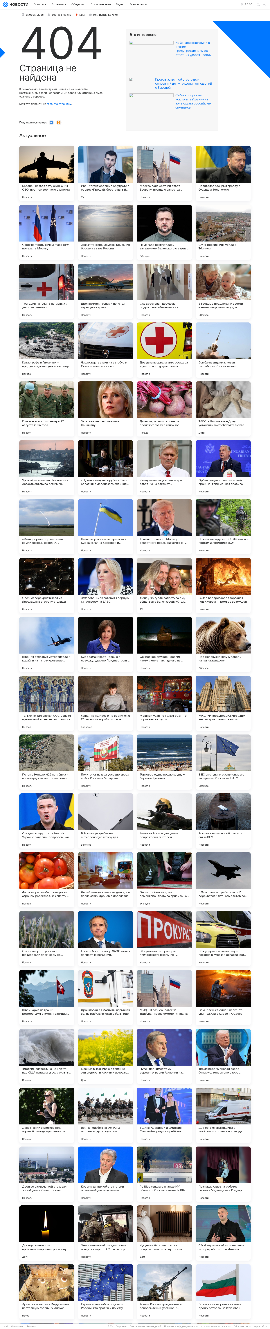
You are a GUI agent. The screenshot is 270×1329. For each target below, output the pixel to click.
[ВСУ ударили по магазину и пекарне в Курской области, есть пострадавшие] (223, 938)
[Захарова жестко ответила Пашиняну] (105, 409)
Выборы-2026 (35, 14)
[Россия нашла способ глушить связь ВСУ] (223, 821)
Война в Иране (61, 14)
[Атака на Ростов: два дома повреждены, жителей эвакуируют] (164, 821)
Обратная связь (242, 1326)
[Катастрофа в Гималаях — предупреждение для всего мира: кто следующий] (46, 350)
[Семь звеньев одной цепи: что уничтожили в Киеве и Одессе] (223, 997)
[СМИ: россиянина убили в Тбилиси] (223, 232)
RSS (110, 1326)
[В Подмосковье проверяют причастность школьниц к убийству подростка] (164, 938)
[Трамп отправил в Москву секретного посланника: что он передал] (164, 526)
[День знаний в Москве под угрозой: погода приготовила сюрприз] (46, 1115)
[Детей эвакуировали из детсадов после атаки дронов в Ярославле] (105, 879)
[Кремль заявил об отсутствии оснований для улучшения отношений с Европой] (105, 1174)
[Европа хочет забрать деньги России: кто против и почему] (105, 1291)
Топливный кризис (105, 14)
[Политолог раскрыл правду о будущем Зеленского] (223, 173)
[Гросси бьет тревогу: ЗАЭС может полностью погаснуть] (105, 938)
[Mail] (5, 4)
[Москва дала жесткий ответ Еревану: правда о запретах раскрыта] (164, 173)
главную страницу (59, 104)
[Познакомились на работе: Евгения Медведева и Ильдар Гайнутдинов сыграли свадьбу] (223, 1174)
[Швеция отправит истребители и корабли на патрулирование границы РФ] (46, 644)
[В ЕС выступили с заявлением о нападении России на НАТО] (223, 762)
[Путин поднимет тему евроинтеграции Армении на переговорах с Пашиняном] (164, 1056)
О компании (17, 1326)
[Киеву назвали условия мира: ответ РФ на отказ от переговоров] (164, 467)
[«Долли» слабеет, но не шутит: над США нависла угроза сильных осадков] (46, 1056)
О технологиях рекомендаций (145, 1326)
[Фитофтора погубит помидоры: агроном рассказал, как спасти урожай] (46, 879)
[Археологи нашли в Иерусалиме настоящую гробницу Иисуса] (46, 1291)
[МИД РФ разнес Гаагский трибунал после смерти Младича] (164, 997)
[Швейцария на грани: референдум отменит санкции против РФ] (46, 997)
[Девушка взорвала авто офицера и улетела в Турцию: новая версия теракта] (164, 350)
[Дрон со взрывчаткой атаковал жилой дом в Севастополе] (46, 1174)
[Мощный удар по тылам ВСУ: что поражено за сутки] (164, 703)
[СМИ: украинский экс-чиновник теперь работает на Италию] (223, 1233)
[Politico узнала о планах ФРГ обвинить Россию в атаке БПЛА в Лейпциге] (164, 1174)
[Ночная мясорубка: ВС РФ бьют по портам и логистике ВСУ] (223, 526)
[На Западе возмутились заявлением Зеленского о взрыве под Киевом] (164, 232)
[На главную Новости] (18, 4)
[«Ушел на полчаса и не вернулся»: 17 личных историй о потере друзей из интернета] (105, 703)
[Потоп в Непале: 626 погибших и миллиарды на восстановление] (46, 762)
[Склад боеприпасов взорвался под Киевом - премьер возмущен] (223, 585)
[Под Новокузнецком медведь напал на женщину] (223, 644)
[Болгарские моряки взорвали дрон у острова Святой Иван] (223, 1291)
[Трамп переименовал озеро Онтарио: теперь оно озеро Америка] (223, 1056)
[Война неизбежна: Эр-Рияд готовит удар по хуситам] (105, 1115)
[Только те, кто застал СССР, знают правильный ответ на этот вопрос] (46, 703)
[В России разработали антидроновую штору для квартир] (105, 821)
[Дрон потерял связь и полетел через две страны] (105, 291)
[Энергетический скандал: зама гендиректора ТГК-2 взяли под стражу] (105, 1233)
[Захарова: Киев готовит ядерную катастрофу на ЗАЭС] (105, 585)
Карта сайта (260, 1326)
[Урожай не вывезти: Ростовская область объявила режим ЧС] (46, 467)
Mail (6, 1326)
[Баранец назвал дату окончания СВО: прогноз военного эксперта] (46, 173)
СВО (82, 14)
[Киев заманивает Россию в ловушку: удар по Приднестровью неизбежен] (105, 644)
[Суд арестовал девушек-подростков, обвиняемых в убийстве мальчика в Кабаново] (164, 291)
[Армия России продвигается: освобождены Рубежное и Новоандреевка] (164, 1291)
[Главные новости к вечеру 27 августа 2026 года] (46, 409)
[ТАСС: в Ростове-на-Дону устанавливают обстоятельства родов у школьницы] (223, 409)
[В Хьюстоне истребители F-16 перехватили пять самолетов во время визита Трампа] (223, 879)
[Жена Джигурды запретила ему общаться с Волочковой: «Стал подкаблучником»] (164, 585)
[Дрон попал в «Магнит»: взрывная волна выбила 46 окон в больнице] (105, 997)
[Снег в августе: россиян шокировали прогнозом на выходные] (46, 938)
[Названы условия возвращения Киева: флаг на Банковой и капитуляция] (105, 526)
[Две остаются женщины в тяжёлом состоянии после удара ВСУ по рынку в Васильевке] (223, 1115)
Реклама (31, 1326)
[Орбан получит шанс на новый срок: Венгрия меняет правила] (223, 467)
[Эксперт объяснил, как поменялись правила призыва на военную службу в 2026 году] (164, 879)
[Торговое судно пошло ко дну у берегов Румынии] (164, 762)
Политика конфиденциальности (181, 1326)
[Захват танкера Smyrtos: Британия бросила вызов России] (105, 232)
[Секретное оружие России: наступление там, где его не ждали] (164, 644)
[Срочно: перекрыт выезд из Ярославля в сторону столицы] (46, 585)
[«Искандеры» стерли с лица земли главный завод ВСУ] (46, 526)
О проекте (121, 1326)
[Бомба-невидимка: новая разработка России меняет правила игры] (223, 350)
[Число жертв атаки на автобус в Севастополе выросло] (105, 350)
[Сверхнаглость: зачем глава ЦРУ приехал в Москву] (46, 232)
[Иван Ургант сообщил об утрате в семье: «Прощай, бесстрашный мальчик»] (105, 173)
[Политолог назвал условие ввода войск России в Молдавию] (105, 762)
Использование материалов (216, 1326)
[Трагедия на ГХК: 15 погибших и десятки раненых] (46, 291)
